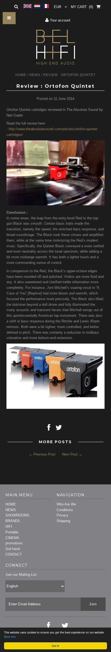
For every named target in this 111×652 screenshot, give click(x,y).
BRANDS (12, 521)
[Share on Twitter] (59, 429)
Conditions (65, 510)
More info (10, 637)
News (34, 75)
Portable (11, 532)
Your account (59, 20)
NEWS (10, 510)
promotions (14, 543)
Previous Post (44, 454)
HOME (10, 504)
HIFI (8, 526)
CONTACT (13, 554)
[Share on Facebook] (48, 429)
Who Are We (66, 504)
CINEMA (12, 538)
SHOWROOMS (17, 515)
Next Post (70, 454)
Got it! (55, 646)
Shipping (63, 521)
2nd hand (12, 549)
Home (20, 75)
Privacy (62, 515)
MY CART (82, 7)
